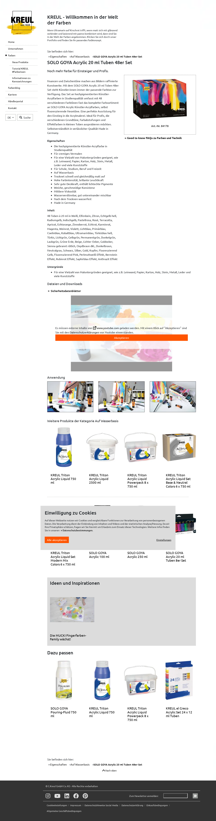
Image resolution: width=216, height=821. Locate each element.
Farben (11, 55)
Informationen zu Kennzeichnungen (22, 79)
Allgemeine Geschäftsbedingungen (64, 811)
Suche (27, 117)
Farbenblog (14, 87)
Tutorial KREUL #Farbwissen (20, 70)
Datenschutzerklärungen (84, 332)
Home (11, 41)
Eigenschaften (58, 56)
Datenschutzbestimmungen (77, 530)
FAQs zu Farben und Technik (154, 138)
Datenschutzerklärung (133, 805)
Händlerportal (15, 101)
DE (10, 117)
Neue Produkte (20, 62)
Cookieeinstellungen (57, 805)
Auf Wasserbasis (80, 56)
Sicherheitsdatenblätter (65, 291)
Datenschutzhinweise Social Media (102, 805)
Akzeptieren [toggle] (121, 337)
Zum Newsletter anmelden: (143, 795)
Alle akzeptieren (57, 540)
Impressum (76, 805)
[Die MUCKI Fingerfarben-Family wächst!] (72, 611)
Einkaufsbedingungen (157, 805)
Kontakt (12, 107)
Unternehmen (15, 48)
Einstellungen (163, 539)
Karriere (12, 94)
